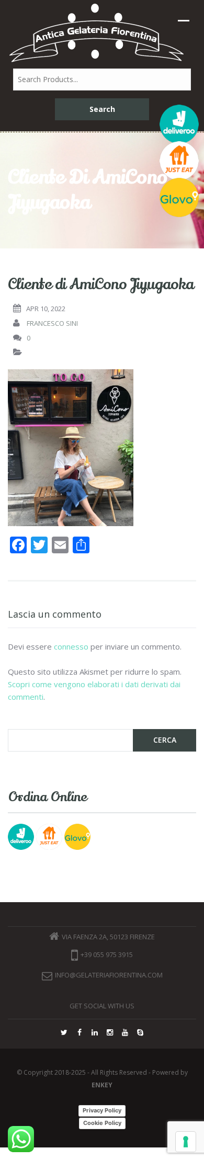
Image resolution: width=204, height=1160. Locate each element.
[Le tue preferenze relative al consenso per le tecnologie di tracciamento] (186, 1142)
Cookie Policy (102, 1123)
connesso (71, 646)
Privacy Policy (102, 1110)
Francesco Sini (52, 323)
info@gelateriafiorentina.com (109, 975)
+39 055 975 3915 (107, 955)
